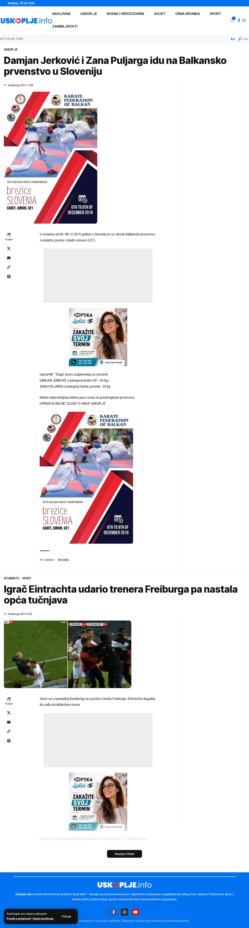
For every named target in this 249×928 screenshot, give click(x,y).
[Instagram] (244, 20)
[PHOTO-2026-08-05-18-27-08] (98, 337)
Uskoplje (11, 49)
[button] (66, 916)
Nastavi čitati (124, 854)
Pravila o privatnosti (19, 918)
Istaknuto (11, 578)
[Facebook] (239, 20)
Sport (26, 578)
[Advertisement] (98, 275)
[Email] (8, 257)
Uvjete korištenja (43, 918)
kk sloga (63, 560)
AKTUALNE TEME (11, 39)
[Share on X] (8, 248)
